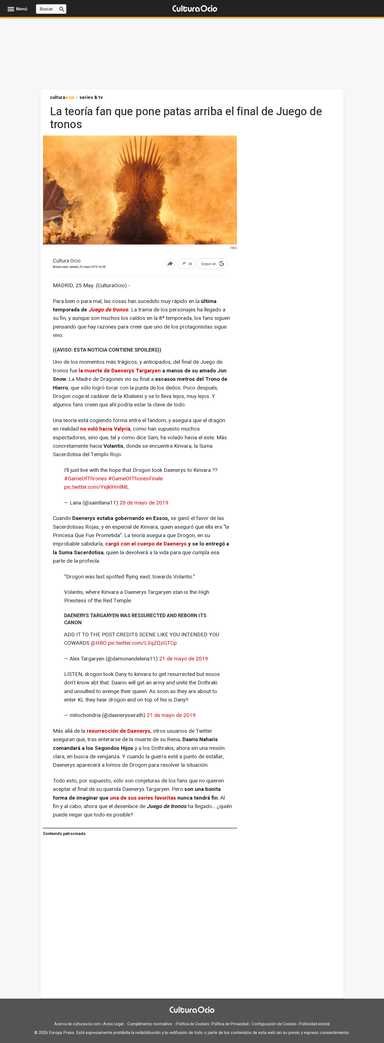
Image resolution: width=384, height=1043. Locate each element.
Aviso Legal (113, 1024)
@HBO (99, 643)
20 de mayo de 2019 (143, 503)
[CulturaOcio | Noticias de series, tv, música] (195, 8)
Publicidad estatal (314, 1024)
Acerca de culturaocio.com (77, 1024)
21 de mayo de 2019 (183, 659)
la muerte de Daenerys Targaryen (120, 371)
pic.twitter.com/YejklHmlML (96, 487)
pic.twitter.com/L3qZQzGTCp (142, 643)
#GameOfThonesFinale (135, 479)
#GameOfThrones (85, 479)
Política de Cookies (192, 1024)
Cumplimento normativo (149, 1024)
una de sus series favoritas (143, 798)
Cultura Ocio (66, 261)
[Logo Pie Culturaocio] (192, 1010)
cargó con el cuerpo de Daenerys (146, 544)
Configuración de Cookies (274, 1024)
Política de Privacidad (230, 1024)
